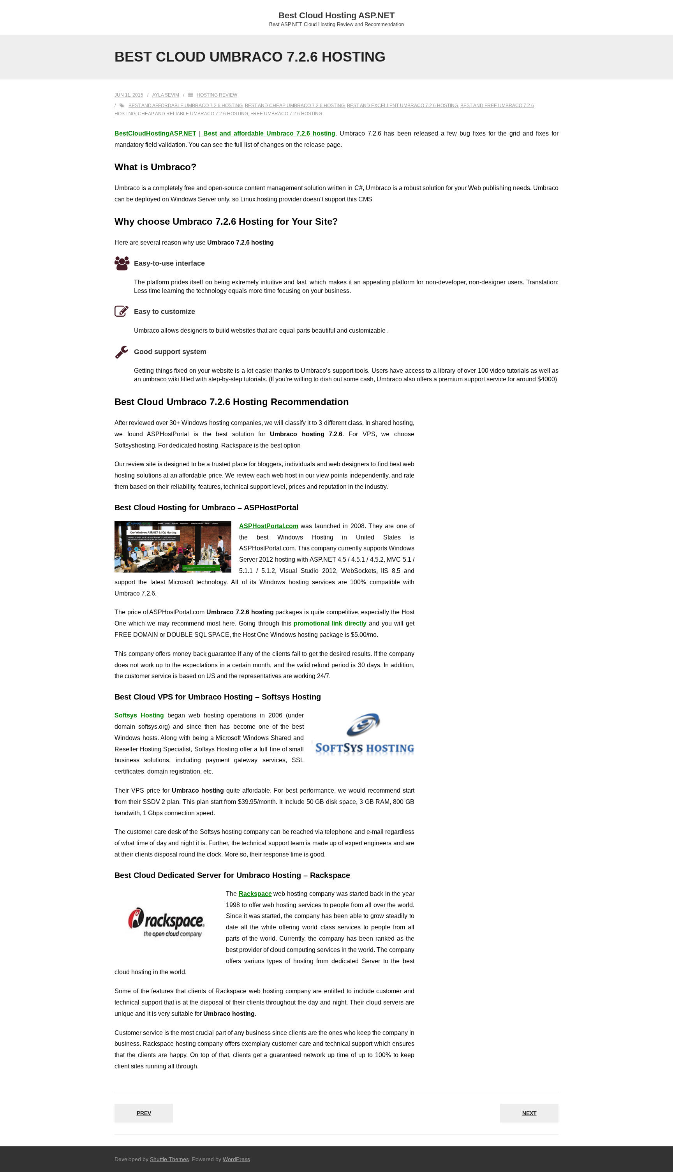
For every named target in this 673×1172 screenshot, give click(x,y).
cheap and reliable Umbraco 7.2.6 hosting (193, 113)
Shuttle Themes (169, 1159)
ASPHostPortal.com (268, 526)
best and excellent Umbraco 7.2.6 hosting (402, 105)
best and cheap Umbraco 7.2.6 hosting (295, 105)
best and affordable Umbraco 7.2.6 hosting (186, 105)
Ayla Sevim (165, 95)
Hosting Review (217, 95)
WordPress (236, 1159)
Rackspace (255, 893)
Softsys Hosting (139, 715)
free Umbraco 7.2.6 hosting (286, 113)
